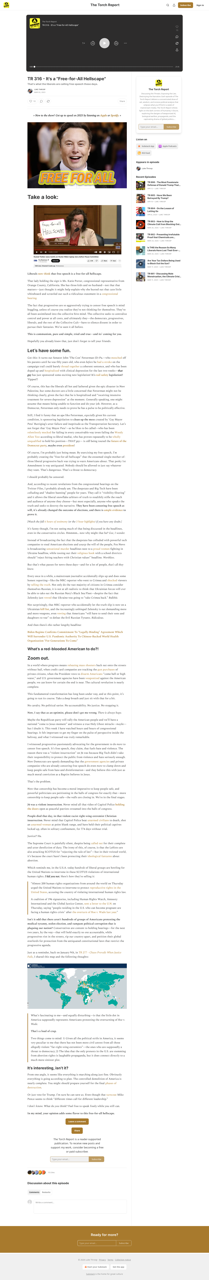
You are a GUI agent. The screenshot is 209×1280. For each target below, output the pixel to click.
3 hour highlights (85, 522)
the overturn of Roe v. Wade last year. (94, 912)
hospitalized (52, 371)
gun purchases (106, 670)
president (68, 446)
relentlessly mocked (39, 432)
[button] (83, 43)
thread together (70, 366)
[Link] (23, 197)
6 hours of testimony (56, 522)
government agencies (97, 762)
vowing (61, 613)
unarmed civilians (98, 820)
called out (97, 843)
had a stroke (104, 362)
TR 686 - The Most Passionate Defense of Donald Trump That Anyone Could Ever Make (163, 184)
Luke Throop (39, 89)
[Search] (168, 5)
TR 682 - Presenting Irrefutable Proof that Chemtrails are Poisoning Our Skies (163, 236)
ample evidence (113, 510)
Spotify (114, 115)
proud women (101, 549)
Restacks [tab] (46, 1192)
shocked (112, 580)
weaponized (92, 678)
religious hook (86, 553)
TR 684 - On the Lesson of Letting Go (160, 210)
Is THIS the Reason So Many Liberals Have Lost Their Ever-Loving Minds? (163, 249)
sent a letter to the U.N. (98, 904)
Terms (110, 1259)
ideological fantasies (100, 856)
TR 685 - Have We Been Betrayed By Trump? (159, 196)
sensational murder (57, 549)
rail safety (102, 375)
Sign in (200, 5)
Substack (90, 1274)
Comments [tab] (34, 1192)
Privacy (102, 1259)
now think (44, 274)
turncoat (111, 1095)
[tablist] (39, 1192)
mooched (117, 358)
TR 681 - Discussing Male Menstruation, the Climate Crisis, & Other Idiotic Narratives (164, 275)
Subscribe (185, 5)
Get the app (118, 1267)
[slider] (103, 66)
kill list (44, 609)
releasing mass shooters (82, 665)
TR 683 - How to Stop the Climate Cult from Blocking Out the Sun (163, 223)
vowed (48, 598)
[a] (140, 185)
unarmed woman (41, 825)
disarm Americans (92, 674)
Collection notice (123, 1259)
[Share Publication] (174, 5)
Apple (103, 115)
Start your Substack (97, 1267)
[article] (159, 185)
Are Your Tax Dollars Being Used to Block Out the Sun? (163, 262)
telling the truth (40, 585)
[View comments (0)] (177, 36)
